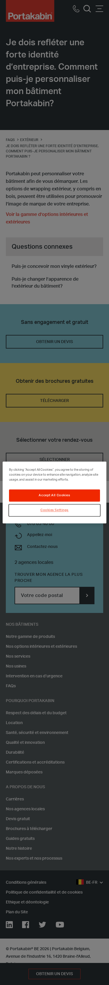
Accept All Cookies (54, 495)
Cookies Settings (54, 510)
